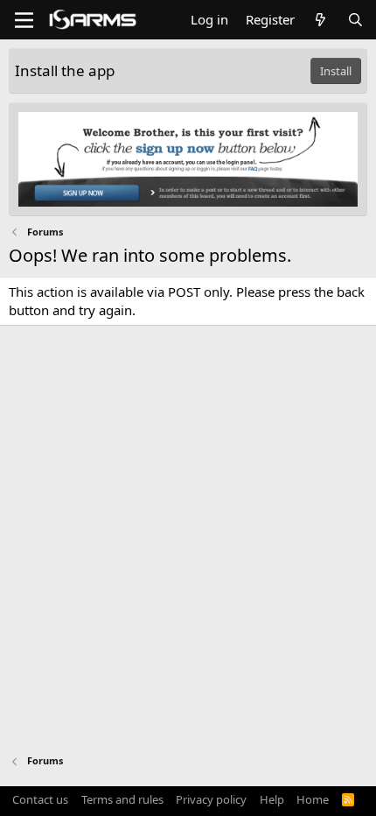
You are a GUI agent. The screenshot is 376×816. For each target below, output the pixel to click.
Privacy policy (211, 799)
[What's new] (320, 20)
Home (312, 799)
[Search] (355, 20)
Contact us (40, 799)
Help (272, 799)
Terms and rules (122, 799)
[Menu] (24, 20)
